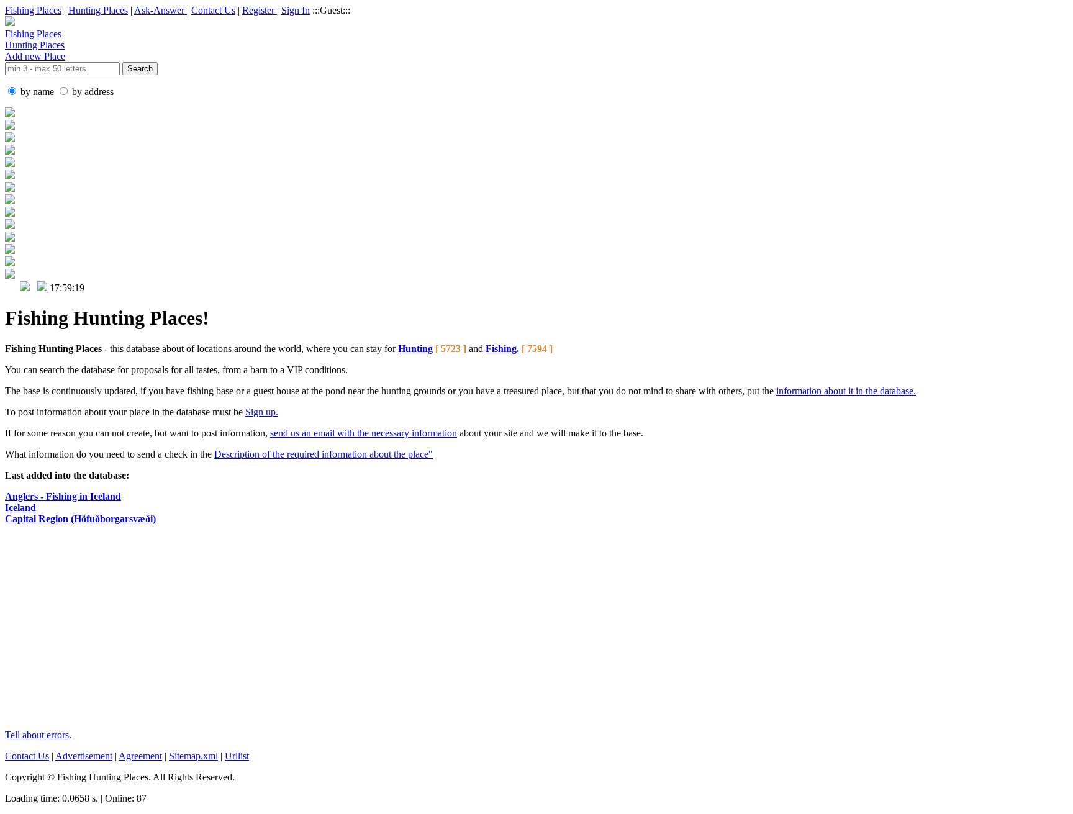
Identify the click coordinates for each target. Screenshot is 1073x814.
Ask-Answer (160, 10)
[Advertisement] (306, 633)
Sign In (295, 10)
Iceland (20, 507)
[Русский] (25, 288)
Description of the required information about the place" (323, 454)
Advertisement (83, 756)
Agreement (140, 756)
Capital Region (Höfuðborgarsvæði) (80, 518)
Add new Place (35, 56)
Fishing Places (33, 10)
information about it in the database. (846, 391)
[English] (11, 288)
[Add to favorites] (43, 288)
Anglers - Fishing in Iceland (63, 496)
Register (259, 10)
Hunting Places (98, 10)
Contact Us (213, 10)
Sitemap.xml (193, 756)
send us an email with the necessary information (363, 433)
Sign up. (261, 412)
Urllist (237, 756)
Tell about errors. (38, 735)
